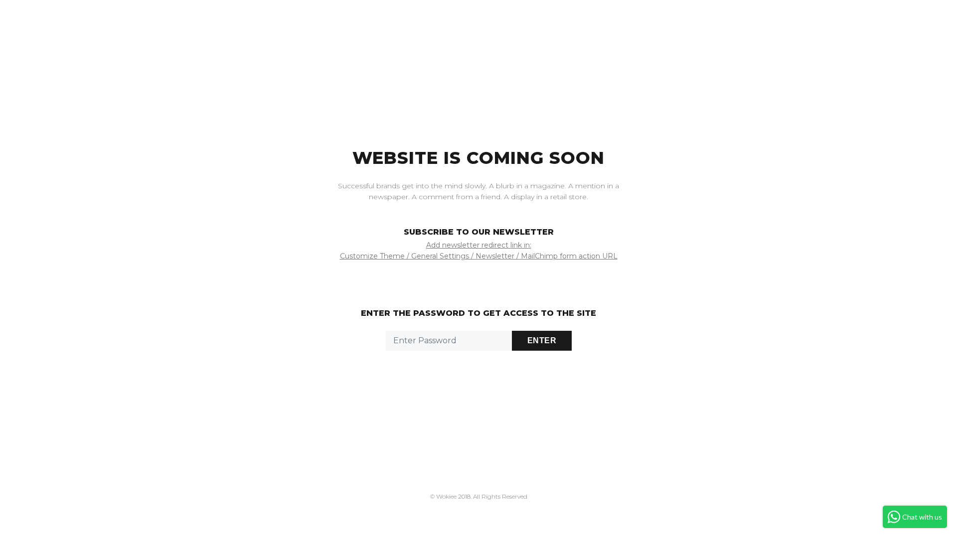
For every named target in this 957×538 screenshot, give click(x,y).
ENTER (541, 340)
